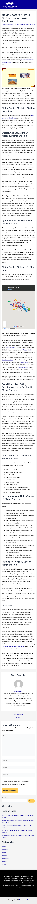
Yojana (4, 864)
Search (4, 798)
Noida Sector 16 (23, 367)
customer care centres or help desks (13, 646)
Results (4, 861)
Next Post (19, 718)
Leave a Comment (7, 24)
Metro (4, 852)
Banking (4, 846)
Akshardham (24, 362)
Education (5, 849)
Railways (4, 855)
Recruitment (5, 858)
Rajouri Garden (27, 350)
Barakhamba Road (7, 360)
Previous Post (18, 714)
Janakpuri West (10, 347)
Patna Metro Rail (24, 900)
